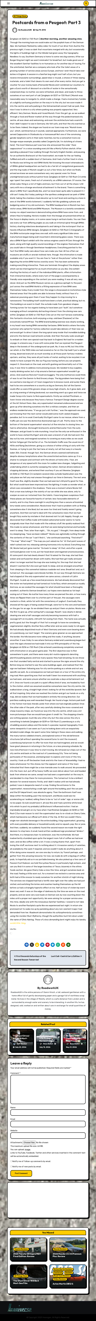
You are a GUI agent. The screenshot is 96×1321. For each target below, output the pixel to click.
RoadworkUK (50, 988)
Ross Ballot (48, 1044)
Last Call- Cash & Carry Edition (65, 956)
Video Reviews (60, 1279)
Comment (15, 1073)
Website (13, 1130)
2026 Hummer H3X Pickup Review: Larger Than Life (47, 1039)
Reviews (68, 1273)
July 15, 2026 (44, 1047)
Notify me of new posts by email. (26, 1166)
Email (12, 1119)
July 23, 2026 (20, 1047)
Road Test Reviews (62, 1276)
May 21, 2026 (71, 1047)
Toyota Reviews (21, 1249)
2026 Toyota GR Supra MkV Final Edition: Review (27, 1255)
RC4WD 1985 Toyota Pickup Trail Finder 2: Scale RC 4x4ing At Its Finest (74, 1040)
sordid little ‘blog (17, 923)
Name (12, 1107)
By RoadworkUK (25, 30)
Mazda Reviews (60, 1249)
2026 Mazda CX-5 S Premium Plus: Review (67, 1255)
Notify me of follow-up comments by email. (31, 1161)
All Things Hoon (19, 16)
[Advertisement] (48, 1200)
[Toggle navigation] (8, 3)
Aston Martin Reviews (63, 1269)
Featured (58, 1273)
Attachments (16, 1142)
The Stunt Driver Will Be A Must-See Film (21, 1038)
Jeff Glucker (22, 1044)
